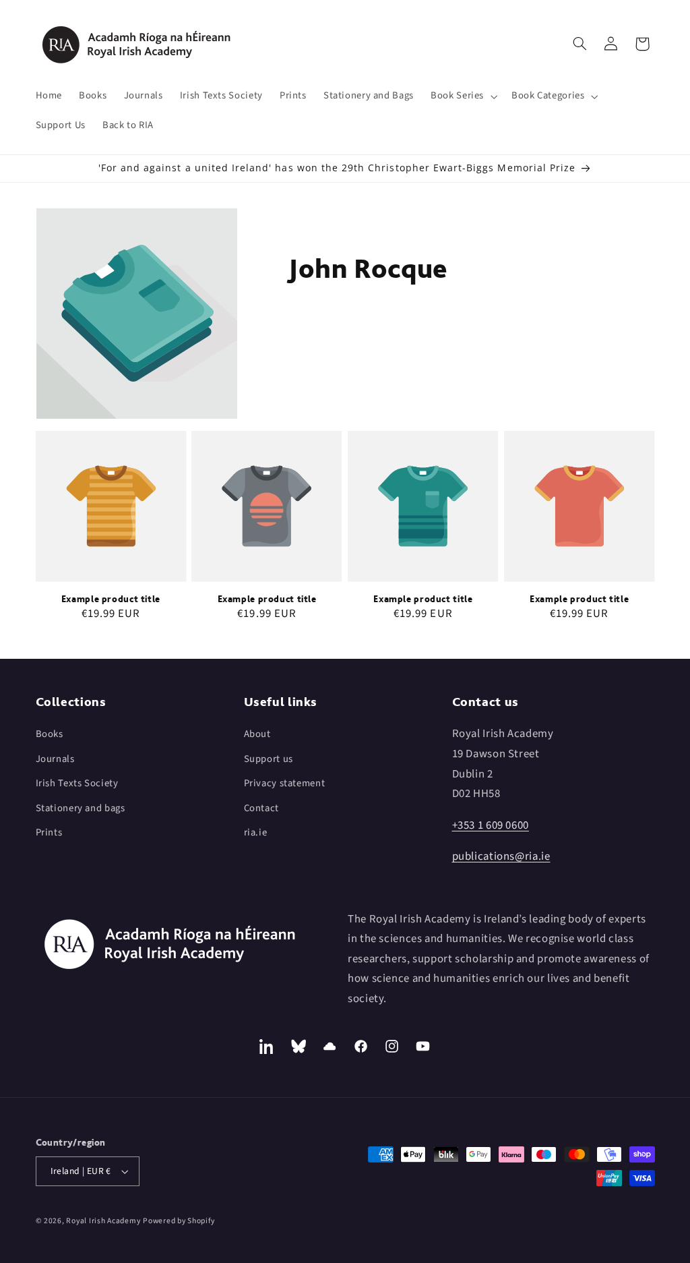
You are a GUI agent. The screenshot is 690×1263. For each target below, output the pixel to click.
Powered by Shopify (178, 1221)
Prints (49, 832)
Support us (268, 759)
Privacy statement (284, 783)
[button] (462, 96)
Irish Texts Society (77, 783)
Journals (55, 759)
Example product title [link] (110, 598)
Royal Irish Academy (103, 1221)
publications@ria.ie (501, 856)
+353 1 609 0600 (490, 825)
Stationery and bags (80, 808)
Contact (261, 808)
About (257, 734)
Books (49, 734)
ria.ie (256, 832)
